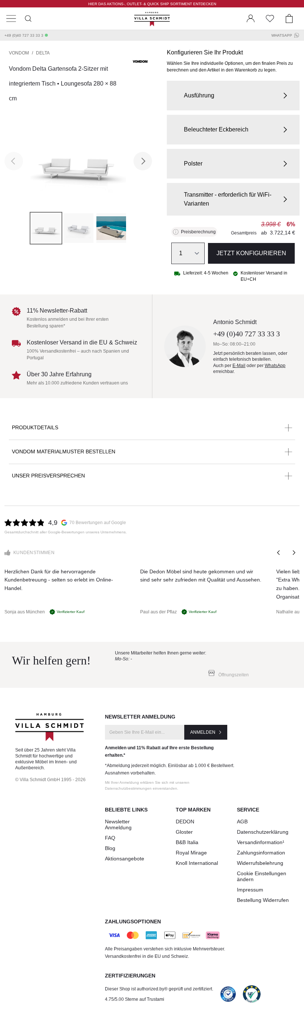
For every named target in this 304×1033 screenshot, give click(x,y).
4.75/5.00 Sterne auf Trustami (134, 999)
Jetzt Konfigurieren (251, 253)
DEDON (185, 821)
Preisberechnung (198, 231)
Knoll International (197, 863)
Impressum (250, 890)
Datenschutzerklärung (262, 832)
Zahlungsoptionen (133, 921)
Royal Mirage (191, 853)
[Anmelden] (251, 18)
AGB (242, 821)
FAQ (110, 838)
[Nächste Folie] (294, 553)
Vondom (19, 53)
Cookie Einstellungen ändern (261, 876)
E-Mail (238, 365)
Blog (110, 848)
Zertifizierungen (130, 976)
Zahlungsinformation (261, 853)
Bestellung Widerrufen (263, 900)
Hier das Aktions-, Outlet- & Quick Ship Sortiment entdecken (152, 4)
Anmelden (202, 732)
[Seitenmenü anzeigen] (11, 18)
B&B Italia (187, 842)
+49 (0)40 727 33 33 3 (23, 35)
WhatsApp (281, 35)
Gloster (184, 832)
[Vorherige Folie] (279, 553)
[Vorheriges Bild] (13, 161)
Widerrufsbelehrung (260, 863)
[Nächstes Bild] (142, 161)
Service (248, 810)
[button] (233, 95)
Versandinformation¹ (260, 842)
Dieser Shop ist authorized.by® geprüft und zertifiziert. (159, 989)
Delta (43, 53)
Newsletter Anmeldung (118, 824)
